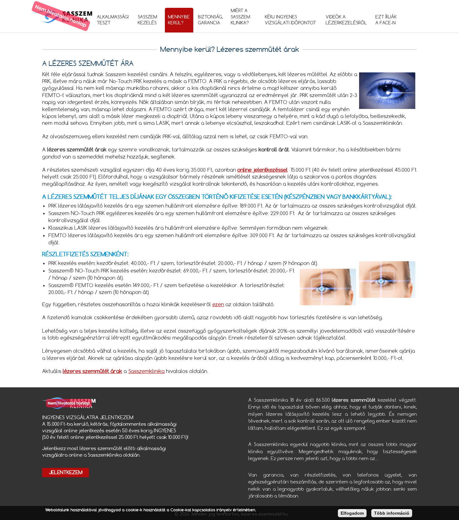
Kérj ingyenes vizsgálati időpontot (290, 20)
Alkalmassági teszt (113, 20)
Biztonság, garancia (210, 20)
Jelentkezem (65, 472)
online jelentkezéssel (262, 170)
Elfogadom (352, 513)
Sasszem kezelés (147, 20)
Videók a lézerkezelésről (346, 20)
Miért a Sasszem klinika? (240, 17)
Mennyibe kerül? (179, 20)
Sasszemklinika (146, 371)
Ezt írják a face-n (386, 20)
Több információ (391, 513)
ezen (218, 304)
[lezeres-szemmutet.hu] (61, 16)
